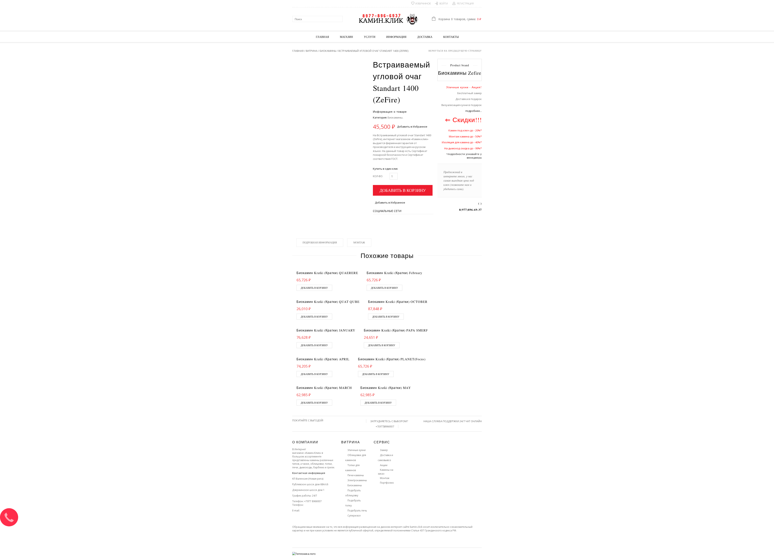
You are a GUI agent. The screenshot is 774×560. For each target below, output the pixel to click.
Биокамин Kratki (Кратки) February (394, 273)
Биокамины (328, 51)
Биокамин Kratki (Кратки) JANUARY (325, 330)
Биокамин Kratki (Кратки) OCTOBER (398, 301)
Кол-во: (378, 176)
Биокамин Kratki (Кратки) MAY (385, 387)
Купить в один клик (385, 168)
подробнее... (473, 111)
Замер (384, 450)
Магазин (346, 37)
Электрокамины (357, 480)
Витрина (311, 51)
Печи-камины (355, 475)
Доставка (424, 37)
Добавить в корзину (403, 190)
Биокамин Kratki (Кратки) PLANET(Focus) (391, 359)
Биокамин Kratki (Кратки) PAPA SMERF (396, 330)
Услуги (369, 37)
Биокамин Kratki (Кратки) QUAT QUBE (328, 301)
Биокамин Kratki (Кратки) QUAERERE (327, 273)
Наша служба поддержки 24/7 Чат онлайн (452, 421)
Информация (396, 37)
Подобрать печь (357, 510)
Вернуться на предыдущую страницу (455, 50)
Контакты (451, 37)
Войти (443, 3)
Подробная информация (320, 242)
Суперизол (354, 515)
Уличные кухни (356, 450)
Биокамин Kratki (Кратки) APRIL (323, 359)
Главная (322, 37)
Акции (383, 465)
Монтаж (359, 242)
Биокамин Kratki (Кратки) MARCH (324, 387)
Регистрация (465, 3)
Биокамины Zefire (459, 73)
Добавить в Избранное (412, 126)
